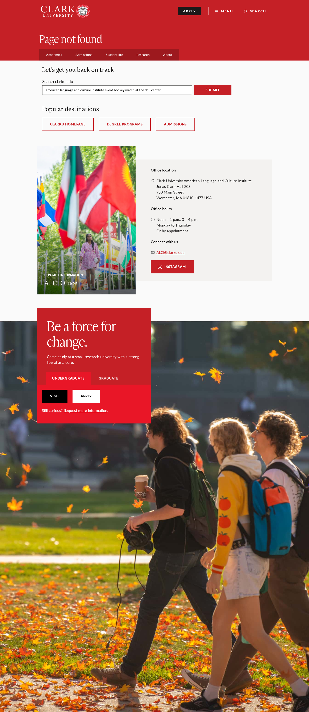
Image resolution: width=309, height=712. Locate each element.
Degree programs (125, 124)
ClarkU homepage (68, 124)
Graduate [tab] (108, 378)
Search (258, 11)
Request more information (85, 410)
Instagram (175, 266)
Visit (54, 396)
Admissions (175, 124)
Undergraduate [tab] (68, 378)
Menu (227, 11)
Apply (189, 11)
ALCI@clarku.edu (170, 252)
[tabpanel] (94, 401)
